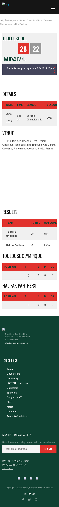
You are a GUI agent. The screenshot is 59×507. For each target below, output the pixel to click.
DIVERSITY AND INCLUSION (15, 461)
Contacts (12, 411)
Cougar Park (13, 373)
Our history (12, 378)
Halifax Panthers (18, 59)
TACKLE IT (7, 468)
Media (10, 406)
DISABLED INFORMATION (14, 464)
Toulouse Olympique (20, 38)
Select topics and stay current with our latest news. (28, 442)
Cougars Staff (14, 397)
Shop (9, 402)
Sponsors (12, 392)
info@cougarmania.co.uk (16, 343)
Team (10, 369)
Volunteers (12, 388)
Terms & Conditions (17, 416)
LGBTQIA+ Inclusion (17, 383)
